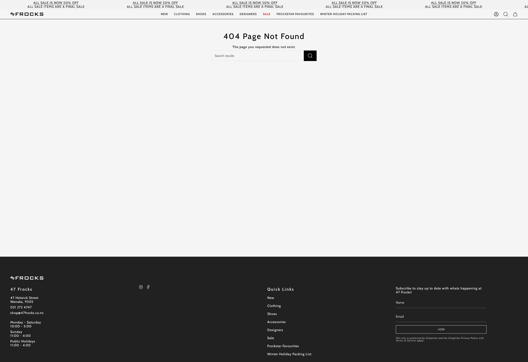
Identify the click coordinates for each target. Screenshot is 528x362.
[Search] (310, 56)
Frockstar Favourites (283, 346)
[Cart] (515, 14)
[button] (182, 14)
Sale (270, 338)
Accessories (276, 322)
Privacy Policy (469, 338)
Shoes (272, 314)
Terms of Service (406, 340)
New (270, 298)
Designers (275, 330)
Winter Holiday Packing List (289, 354)
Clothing (274, 306)
